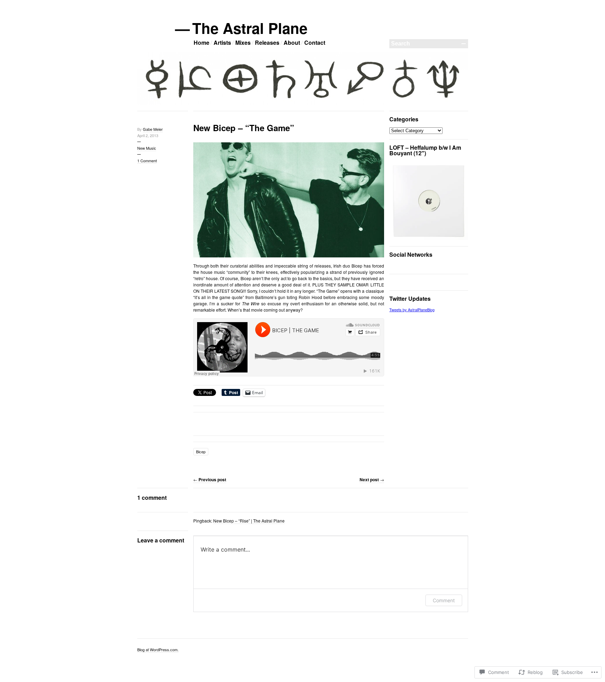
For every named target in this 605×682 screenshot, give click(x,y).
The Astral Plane (250, 27)
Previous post (209, 479)
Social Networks (410, 254)
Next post (372, 479)
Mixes (243, 42)
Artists (222, 42)
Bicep (201, 451)
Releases (267, 42)
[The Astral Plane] (302, 103)
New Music (146, 148)
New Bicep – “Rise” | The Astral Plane (249, 521)
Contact (314, 42)
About (292, 42)
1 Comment (147, 160)
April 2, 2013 (147, 135)
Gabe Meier (153, 129)
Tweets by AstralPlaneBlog (411, 309)
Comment (444, 600)
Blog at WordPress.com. (158, 649)
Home (201, 42)
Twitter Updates (410, 298)
